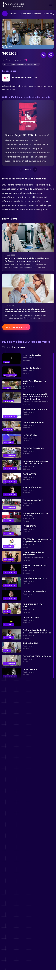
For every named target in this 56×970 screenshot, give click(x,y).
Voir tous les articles (16, 327)
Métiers (6, 347)
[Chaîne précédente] (21, 169)
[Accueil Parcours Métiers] (13, 4)
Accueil (13, 13)
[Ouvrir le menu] (50, 5)
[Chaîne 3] (30, 169)
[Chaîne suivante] (35, 169)
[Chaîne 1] (26, 169)
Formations (18, 347)
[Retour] (5, 13)
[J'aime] (51, 55)
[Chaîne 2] (28, 169)
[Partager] (43, 55)
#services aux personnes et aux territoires (21, 64)
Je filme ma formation (30, 13)
